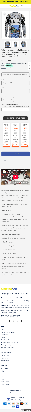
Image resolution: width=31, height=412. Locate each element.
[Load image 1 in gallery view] (7, 44)
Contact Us (4, 337)
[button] (4, 6)
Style (2, 79)
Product (3, 71)
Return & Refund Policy (7, 347)
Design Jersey (5, 355)
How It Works (5, 360)
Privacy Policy (5, 382)
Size (2, 87)
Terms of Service (6, 384)
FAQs (2, 329)
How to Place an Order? (8, 332)
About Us (3, 379)
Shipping (3, 68)
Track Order (4, 335)
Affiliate (3, 371)
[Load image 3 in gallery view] (23, 44)
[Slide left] (2, 44)
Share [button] (5, 160)
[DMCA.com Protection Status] (26, 411)
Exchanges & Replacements (9, 345)
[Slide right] (29, 44)
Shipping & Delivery (7, 340)
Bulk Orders (4, 368)
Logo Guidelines (6, 358)
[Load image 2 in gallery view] (15, 44)
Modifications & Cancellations (9, 342)
